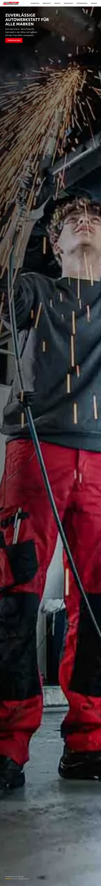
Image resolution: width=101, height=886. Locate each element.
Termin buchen (13, 40)
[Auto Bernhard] (11, 3)
